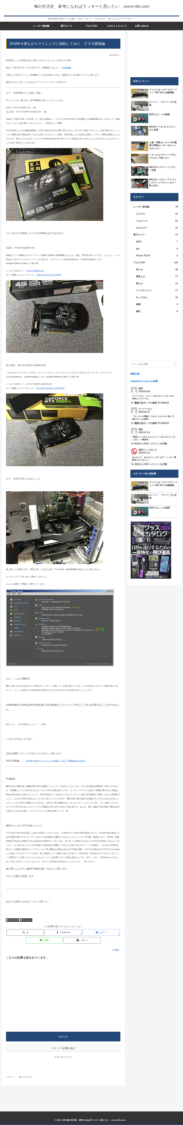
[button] (82, 940)
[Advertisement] (63, 994)
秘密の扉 (135, 373)
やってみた (27, 920)
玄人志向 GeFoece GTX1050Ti (50, 388)
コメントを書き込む (63, 1048)
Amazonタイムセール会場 (144, 381)
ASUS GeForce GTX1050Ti (49, 275)
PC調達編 (66, 67)
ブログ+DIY (13, 920)
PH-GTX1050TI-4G (35, 271)
